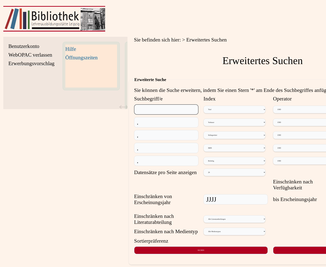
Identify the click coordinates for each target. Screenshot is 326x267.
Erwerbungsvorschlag (31, 63)
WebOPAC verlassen (30, 55)
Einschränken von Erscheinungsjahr (153, 199)
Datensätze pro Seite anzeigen (165, 172)
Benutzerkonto (23, 46)
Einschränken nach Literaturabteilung (154, 219)
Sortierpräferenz (151, 241)
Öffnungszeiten (81, 57)
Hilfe (70, 49)
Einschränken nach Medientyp (166, 231)
